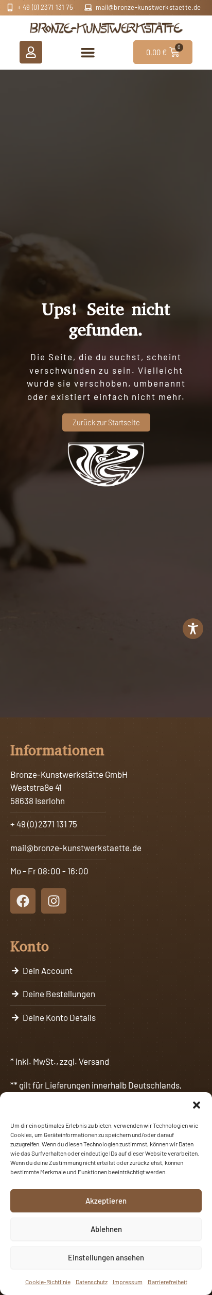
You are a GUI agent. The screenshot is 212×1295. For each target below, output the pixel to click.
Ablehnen (106, 1229)
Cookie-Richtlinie (47, 1281)
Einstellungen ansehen (106, 1257)
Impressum (128, 1281)
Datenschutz (92, 1281)
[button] (196, 1105)
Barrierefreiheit (167, 1281)
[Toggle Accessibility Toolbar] (193, 628)
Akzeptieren (106, 1200)
